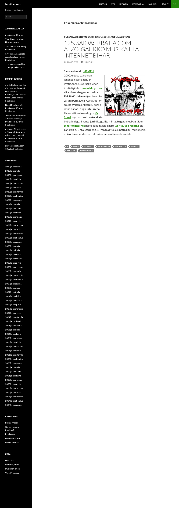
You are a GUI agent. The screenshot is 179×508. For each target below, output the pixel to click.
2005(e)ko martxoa (14, 388)
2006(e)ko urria (12, 329)
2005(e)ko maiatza (13, 380)
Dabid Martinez (12, 105)
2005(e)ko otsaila (13, 392)
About (165, 4)
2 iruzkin (88, 62)
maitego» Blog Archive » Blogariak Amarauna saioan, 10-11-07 (15, 132)
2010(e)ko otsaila (13, 187)
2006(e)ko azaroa (13, 325)
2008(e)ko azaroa (13, 242)
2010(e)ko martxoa (14, 183)
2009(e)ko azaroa (13, 200)
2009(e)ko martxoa (14, 225)
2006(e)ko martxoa (14, 346)
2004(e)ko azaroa (13, 405)
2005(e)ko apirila (13, 384)
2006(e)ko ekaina (13, 334)
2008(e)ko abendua (14, 237)
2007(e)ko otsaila (13, 313)
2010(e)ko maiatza (13, 175)
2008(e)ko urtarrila (14, 275)
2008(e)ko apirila (13, 262)
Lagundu (152, 4)
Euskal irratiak (11, 422)
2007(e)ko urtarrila (14, 317)
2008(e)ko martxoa (14, 267)
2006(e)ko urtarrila (14, 354)
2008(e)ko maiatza (13, 258)
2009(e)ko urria (12, 204)
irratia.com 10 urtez (14, 35)
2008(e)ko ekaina (13, 254)
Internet (88, 146)
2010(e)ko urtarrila (14, 191)
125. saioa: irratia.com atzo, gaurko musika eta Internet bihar (101, 49)
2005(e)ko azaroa (13, 363)
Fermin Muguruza (91, 88)
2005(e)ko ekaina (13, 375)
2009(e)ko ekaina (13, 212)
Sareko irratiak (12, 442)
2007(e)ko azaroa (13, 283)
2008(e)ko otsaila (13, 271)
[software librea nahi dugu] (83, 71)
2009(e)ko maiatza (13, 216)
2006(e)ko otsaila (13, 350)
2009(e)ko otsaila (13, 229)
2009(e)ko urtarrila (14, 233)
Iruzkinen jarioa (12, 468)
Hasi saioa (9, 460)
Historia (123, 4)
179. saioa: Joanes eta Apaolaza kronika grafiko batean (15, 56)
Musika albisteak (119, 37)
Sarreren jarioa (12, 464)
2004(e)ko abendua (14, 400)
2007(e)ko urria (12, 288)
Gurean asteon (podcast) (79, 37)
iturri (7, 145)
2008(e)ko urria (12, 246)
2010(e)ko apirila (13, 179)
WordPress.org (12, 473)
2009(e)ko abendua (14, 196)
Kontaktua (138, 4)
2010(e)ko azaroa (13, 166)
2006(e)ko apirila (13, 342)
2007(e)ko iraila (12, 292)
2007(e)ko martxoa (14, 308)
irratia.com (12, 4)
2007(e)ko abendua (14, 279)
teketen (71, 150)
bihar (76, 146)
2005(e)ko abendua (14, 359)
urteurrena (86, 150)
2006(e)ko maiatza (13, 338)
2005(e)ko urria (12, 367)
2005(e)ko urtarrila (14, 396)
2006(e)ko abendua (14, 321)
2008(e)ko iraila (12, 250)
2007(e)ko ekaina (13, 296)
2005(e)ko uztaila (13, 371)
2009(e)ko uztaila (13, 208)
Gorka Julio (127, 125)
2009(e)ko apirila (13, 221)
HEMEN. (89, 71)
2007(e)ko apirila (13, 304)
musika (134, 146)
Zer (113, 4)
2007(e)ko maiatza (13, 300)
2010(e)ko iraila (12, 171)
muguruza (120, 146)
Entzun (103, 4)
